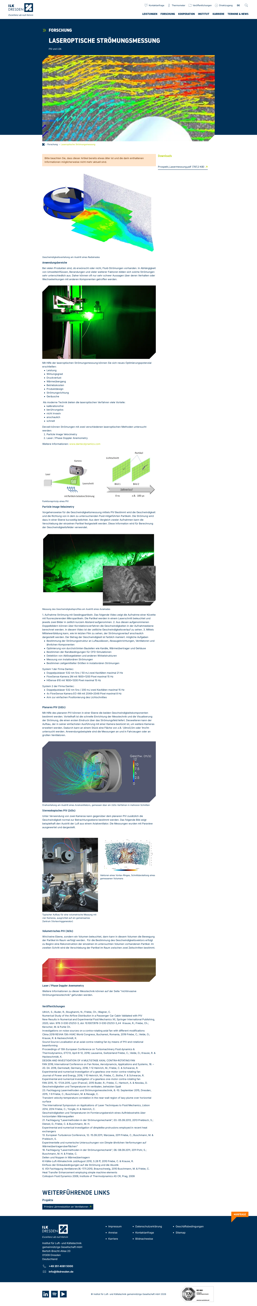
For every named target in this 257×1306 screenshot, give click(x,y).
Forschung (52, 144)
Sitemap (181, 1232)
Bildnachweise (144, 1238)
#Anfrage (240, 1214)
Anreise (112, 1232)
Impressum (115, 1226)
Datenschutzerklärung (148, 1226)
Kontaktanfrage (144, 1232)
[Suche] (246, 5)
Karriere (113, 1238)
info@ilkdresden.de (61, 1271)
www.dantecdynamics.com (84, 444)
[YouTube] (63, 1294)
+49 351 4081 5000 (61, 1266)
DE (238, 5)
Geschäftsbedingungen (190, 1226)
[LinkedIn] (45, 1294)
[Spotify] (54, 1294)
